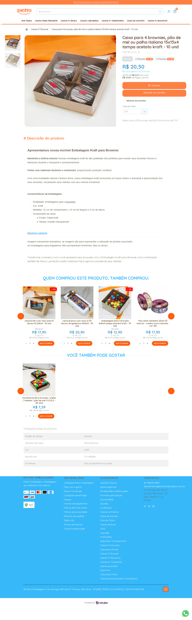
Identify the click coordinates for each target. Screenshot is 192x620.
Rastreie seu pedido (74, 516)
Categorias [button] (109, 478)
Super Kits (105, 570)
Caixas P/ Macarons (110, 558)
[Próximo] (171, 316)
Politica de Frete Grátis (75, 508)
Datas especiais (108, 487)
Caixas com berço (89, 21)
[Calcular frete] (144, 111)
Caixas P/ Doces (69, 21)
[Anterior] (21, 316)
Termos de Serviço (73, 524)
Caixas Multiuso (108, 524)
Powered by (89, 602)
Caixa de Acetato (135, 21)
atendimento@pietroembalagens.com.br (164, 486)
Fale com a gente (73, 487)
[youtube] (149, 506)
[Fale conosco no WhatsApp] (185, 613)
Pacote (127, 59)
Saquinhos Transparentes (113, 541)
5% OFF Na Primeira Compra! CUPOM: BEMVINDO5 (96, 2)
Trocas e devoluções (74, 528)
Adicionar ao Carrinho (154, 92)
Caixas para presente (46, 21)
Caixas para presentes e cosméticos (119, 578)
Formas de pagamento (76, 503)
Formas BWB (106, 499)
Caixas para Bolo (109, 566)
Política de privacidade (75, 512)
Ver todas (26, 21)
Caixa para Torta (108, 574)
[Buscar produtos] (160, 11)
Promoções (106, 537)
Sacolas (104, 503)
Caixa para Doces (109, 549)
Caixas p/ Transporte (113, 21)
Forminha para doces (111, 495)
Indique (67, 499)
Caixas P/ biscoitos (158, 21)
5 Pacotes (164, 59)
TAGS (102, 528)
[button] (169, 11)
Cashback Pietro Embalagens (79, 483)
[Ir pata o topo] (165, 589)
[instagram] (153, 506)
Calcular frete (129, 106)
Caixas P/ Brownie (39, 29)
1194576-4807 (153, 483)
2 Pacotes (143, 59)
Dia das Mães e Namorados (114, 491)
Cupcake (104, 533)
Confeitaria (106, 508)
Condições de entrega (75, 495)
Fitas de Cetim (107, 520)
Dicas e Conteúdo (73, 491)
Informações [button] (74, 478)
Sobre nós (69, 520)
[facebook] (145, 506)
